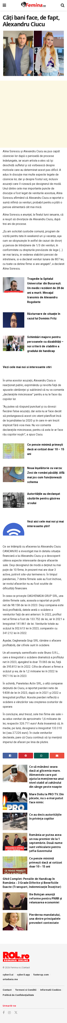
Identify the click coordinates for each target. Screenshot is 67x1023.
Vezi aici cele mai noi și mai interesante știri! (45, 524)
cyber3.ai (8, 974)
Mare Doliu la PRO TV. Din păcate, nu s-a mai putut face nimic (46, 798)
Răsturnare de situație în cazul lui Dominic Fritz (43, 316)
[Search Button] (62, 5)
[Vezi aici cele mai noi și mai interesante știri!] (13, 533)
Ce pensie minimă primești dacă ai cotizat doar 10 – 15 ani (45, 449)
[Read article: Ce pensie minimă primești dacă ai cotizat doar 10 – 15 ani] (15, 865)
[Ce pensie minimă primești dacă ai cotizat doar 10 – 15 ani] (13, 456)
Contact (26, 967)
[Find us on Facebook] (3, 1013)
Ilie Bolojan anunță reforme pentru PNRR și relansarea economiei (45, 898)
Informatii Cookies (50, 990)
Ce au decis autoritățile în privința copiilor (45, 816)
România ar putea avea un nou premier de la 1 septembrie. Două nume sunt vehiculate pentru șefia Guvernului (45, 843)
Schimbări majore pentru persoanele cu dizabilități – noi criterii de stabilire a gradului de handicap (45, 344)
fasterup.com (41, 974)
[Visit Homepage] (33, 5)
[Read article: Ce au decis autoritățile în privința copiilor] (15, 821)
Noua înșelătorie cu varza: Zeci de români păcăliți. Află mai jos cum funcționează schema (45, 475)
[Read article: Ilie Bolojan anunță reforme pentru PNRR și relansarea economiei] (15, 901)
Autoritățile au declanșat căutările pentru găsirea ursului (43, 498)
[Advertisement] (33, 114)
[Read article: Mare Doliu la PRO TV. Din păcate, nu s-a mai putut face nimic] (15, 801)
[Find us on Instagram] (9, 1013)
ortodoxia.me (10, 979)
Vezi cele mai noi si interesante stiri (27, 367)
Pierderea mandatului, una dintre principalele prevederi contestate (45, 919)
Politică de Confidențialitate (18, 995)
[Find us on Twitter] (16, 1012)
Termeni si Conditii (25, 990)
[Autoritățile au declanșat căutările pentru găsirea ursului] (13, 505)
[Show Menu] (4, 5)
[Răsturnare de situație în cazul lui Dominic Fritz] (13, 325)
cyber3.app (23, 974)
